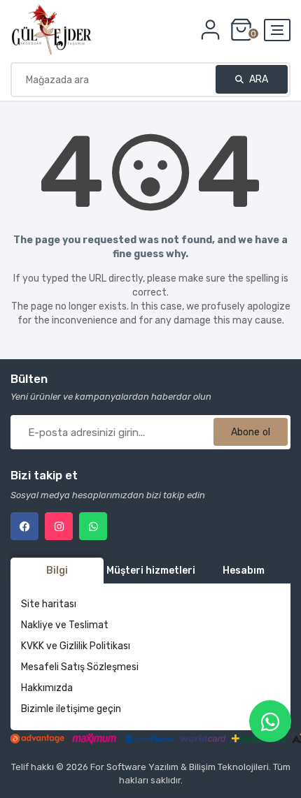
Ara (257, 79)
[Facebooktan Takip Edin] (24, 526)
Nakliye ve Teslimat (64, 625)
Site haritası (48, 604)
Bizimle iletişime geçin (71, 709)
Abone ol (250, 432)
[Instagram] (59, 526)
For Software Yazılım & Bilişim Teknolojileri (179, 767)
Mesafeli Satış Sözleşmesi (80, 667)
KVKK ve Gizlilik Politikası (75, 646)
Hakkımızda (47, 688)
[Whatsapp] (93, 526)
